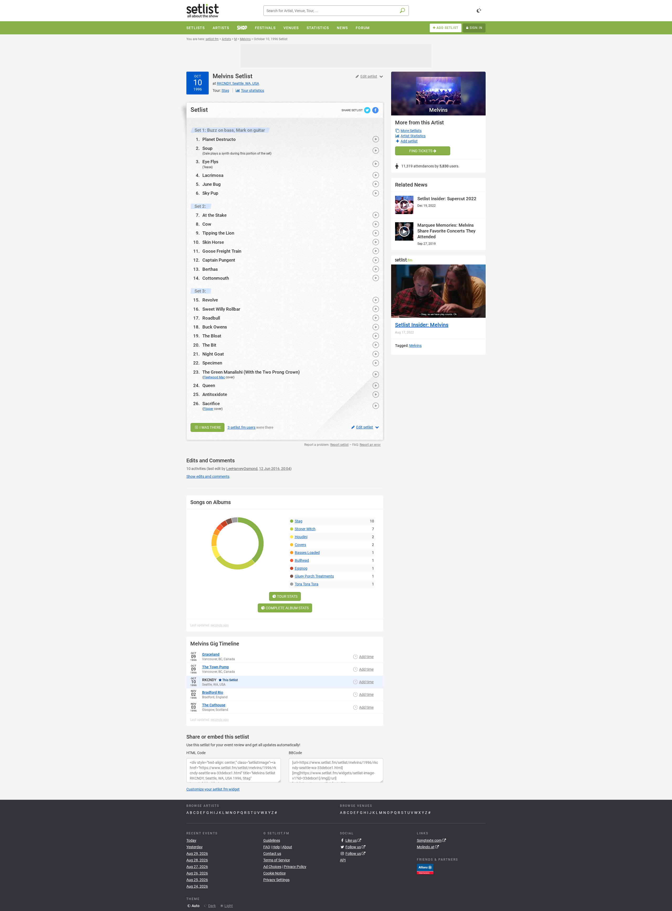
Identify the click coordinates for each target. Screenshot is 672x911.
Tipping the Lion (218, 233)
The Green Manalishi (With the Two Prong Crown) (251, 372)
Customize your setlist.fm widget (213, 789)
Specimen (212, 363)
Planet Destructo (219, 139)
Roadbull (211, 318)
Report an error (370, 445)
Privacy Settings (276, 880)
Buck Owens (214, 327)
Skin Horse (213, 242)
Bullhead (302, 560)
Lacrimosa (212, 175)
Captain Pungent (218, 260)
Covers (300, 545)
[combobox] (336, 10)
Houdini (301, 537)
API (343, 860)
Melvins (223, 76)
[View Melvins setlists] (438, 88)
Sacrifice (211, 403)
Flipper (208, 409)
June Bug (211, 184)
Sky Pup (210, 193)
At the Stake (214, 215)
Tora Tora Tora (306, 584)
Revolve (210, 300)
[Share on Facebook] (375, 110)
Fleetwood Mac (214, 377)
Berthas (210, 269)
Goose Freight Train (221, 251)
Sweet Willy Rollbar (221, 309)
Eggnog (301, 568)
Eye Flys (210, 161)
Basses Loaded (307, 552)
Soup (207, 148)
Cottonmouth (215, 278)
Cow (206, 224)
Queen (208, 385)
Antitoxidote (214, 394)
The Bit (209, 345)
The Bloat (211, 335)
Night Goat (213, 354)
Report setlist (339, 445)
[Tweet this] (368, 110)
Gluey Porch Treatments (314, 576)
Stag (298, 521)
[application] (438, 291)
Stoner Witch (305, 529)
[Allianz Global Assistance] (425, 868)
